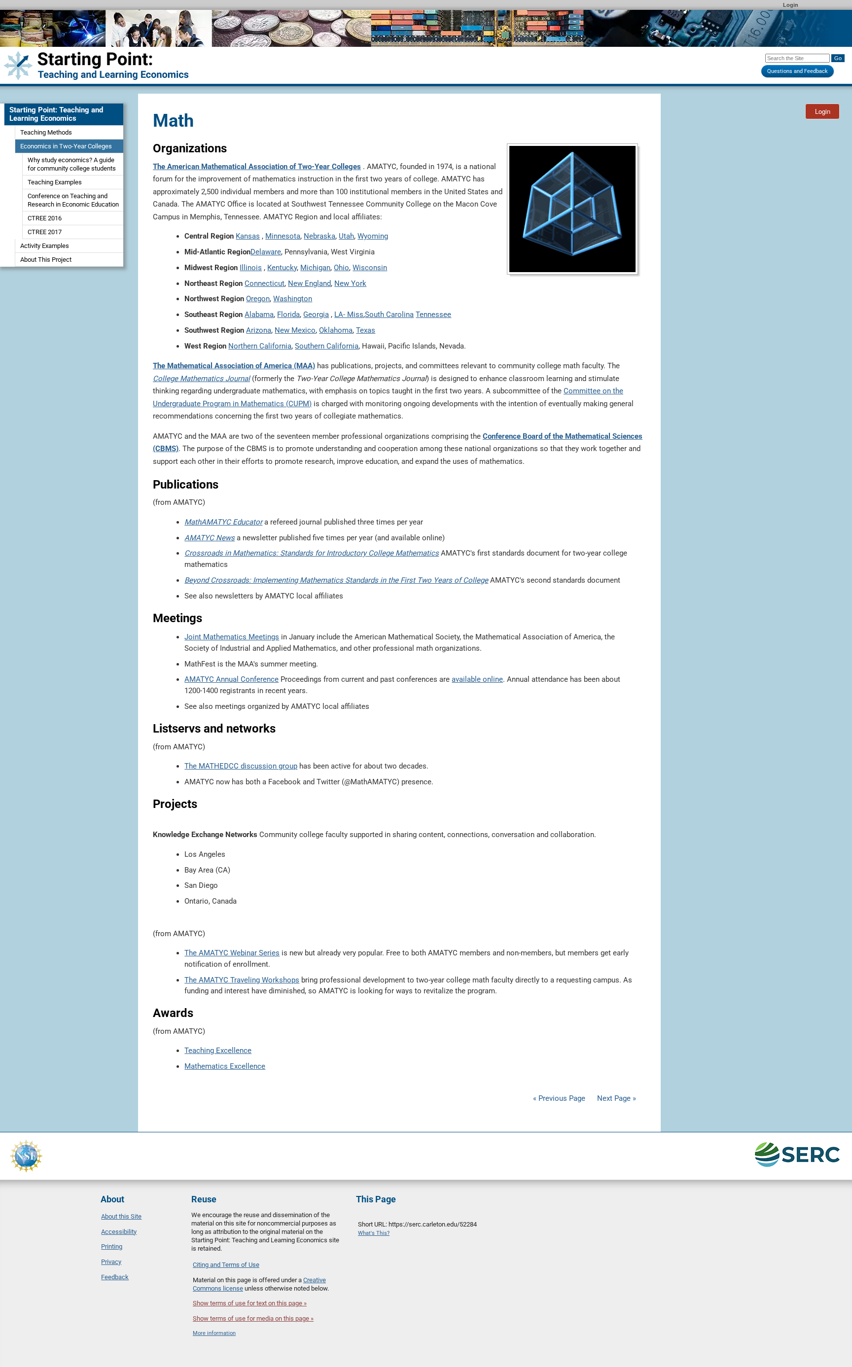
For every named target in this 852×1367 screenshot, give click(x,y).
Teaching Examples (55, 182)
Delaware (265, 251)
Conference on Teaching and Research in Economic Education (73, 200)
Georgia (316, 314)
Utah (346, 236)
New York (350, 283)
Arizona (258, 330)
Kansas (248, 236)
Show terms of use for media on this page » (253, 1318)
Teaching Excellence (217, 1050)
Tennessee (433, 314)
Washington (292, 298)
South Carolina (389, 314)
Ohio (341, 267)
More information (214, 1333)
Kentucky (282, 267)
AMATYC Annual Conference (231, 679)
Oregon (258, 298)
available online (477, 679)
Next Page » (615, 1098)
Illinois (251, 267)
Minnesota (282, 236)
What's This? (374, 1233)
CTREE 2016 (45, 218)
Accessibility (119, 1231)
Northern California (259, 346)
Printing (111, 1246)
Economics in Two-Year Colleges (66, 146)
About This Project (45, 259)
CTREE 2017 (45, 232)
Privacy (111, 1261)
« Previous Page (559, 1098)
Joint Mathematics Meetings (231, 636)
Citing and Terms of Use (226, 1264)
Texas (365, 330)
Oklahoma (336, 330)
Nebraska (319, 236)
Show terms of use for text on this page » (250, 1303)
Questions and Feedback (797, 71)
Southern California (326, 346)
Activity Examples (44, 245)
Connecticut (264, 283)
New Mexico (295, 330)
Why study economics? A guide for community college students (72, 164)
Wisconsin (370, 267)
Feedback (115, 1277)
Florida (288, 314)
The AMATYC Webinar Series (232, 952)
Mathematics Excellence (224, 1066)
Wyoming (372, 236)
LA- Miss (348, 314)
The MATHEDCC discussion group (240, 766)
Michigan (315, 267)
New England (309, 283)
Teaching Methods (46, 132)
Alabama (259, 314)
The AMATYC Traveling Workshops (241, 980)
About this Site (121, 1216)
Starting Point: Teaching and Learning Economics (56, 114)
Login (790, 5)
